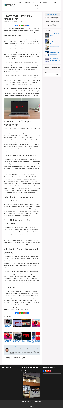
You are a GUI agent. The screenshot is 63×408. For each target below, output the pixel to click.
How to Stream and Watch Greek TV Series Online (15, 357)
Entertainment (27, 2)
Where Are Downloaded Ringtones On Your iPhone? (54, 54)
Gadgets (20, 2)
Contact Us (39, 401)
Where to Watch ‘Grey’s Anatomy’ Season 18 (14, 358)
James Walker (13, 346)
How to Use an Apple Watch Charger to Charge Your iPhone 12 (54, 41)
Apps (18, 13)
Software (15, 13)
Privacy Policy (30, 401)
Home (23, 401)
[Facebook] (16, 25)
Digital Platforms (42, 2)
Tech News (54, 2)
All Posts (37, 5)
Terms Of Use (35, 401)
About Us (26, 401)
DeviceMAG (5, 13)
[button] (37, 8)
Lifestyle (34, 2)
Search (46, 72)
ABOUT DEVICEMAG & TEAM (52, 14)
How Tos (49, 2)
